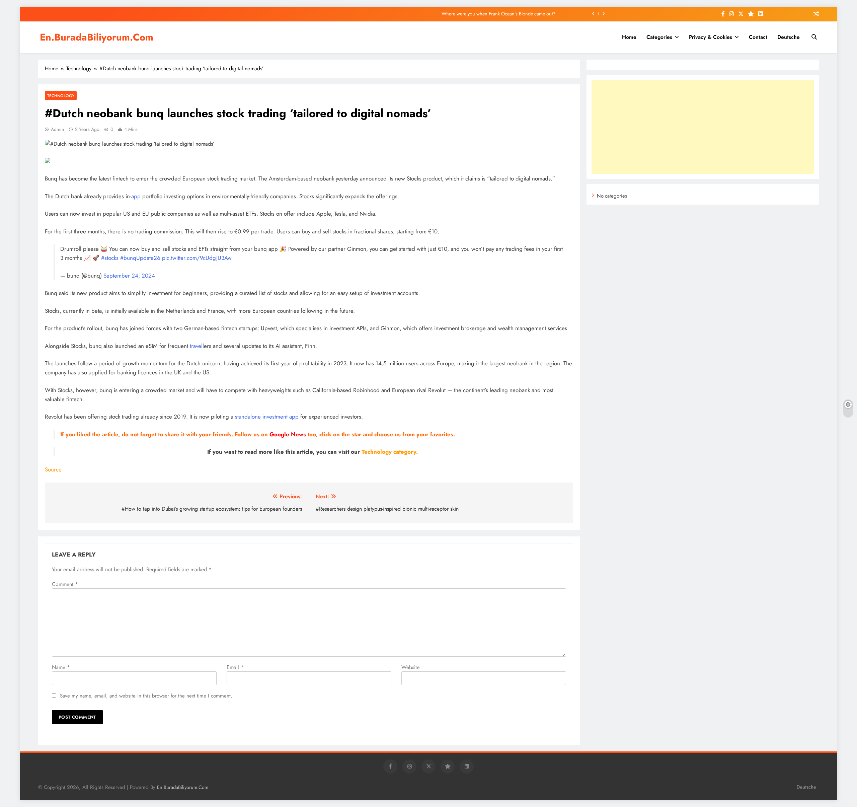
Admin (57, 129)
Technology (60, 95)
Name (61, 667)
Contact (758, 37)
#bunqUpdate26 (140, 258)
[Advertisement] (703, 127)
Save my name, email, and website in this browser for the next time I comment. (146, 696)
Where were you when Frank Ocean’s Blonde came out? (498, 13)
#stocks (110, 258)
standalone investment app (267, 417)
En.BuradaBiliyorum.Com (96, 37)
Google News (287, 434)
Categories (659, 37)
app (136, 196)
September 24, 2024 (129, 276)
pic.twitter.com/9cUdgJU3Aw (197, 258)
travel (196, 346)
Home (629, 37)
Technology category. (390, 452)
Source (53, 469)
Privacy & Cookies (710, 37)
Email (235, 667)
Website (410, 667)
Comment (65, 584)
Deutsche (788, 37)
